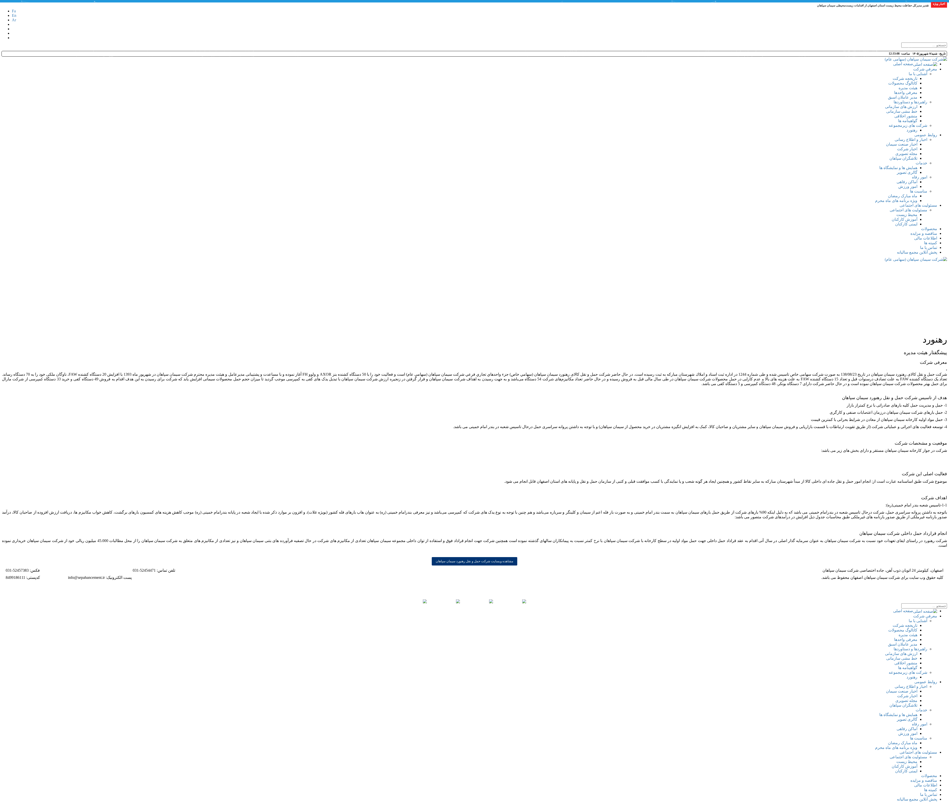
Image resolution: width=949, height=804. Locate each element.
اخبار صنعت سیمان (901, 691)
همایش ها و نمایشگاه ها (898, 715)
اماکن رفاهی (907, 729)
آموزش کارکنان (904, 766)
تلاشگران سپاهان (903, 705)
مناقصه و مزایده (923, 780)
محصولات (929, 776)
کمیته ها (930, 790)
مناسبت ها (918, 738)
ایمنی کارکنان (906, 771)
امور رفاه (919, 724)
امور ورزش (907, 733)
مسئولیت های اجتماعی (918, 752)
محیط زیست (906, 762)
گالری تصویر (907, 719)
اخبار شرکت (907, 696)
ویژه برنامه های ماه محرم (896, 747)
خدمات (921, 710)
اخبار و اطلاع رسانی (911, 686)
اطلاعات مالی (925, 785)
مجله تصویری (906, 700)
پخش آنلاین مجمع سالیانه (917, 799)
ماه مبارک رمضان (902, 743)
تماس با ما (928, 794)
